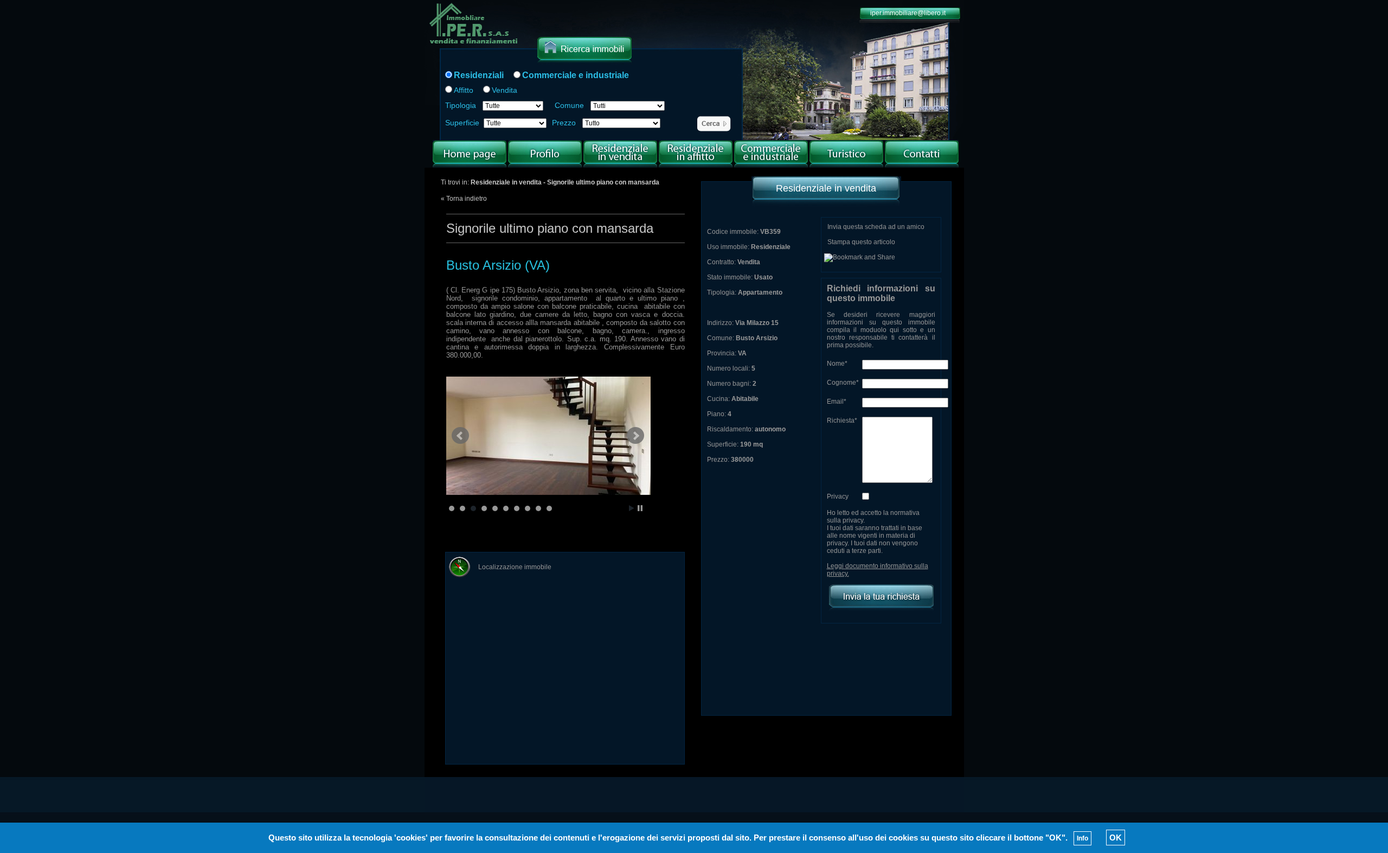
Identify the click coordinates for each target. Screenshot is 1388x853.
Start (631, 508)
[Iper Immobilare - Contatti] (922, 165)
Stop (640, 508)
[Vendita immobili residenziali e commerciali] (474, 45)
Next (635, 435)
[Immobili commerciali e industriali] (771, 165)
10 (549, 508)
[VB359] (551, 436)
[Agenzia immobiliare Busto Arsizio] (545, 165)
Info (1082, 838)
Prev (460, 435)
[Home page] (469, 165)
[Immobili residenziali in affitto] (695, 165)
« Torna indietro (464, 198)
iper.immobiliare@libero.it (908, 13)
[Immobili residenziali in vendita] (620, 165)
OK (1115, 837)
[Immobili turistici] (846, 165)
